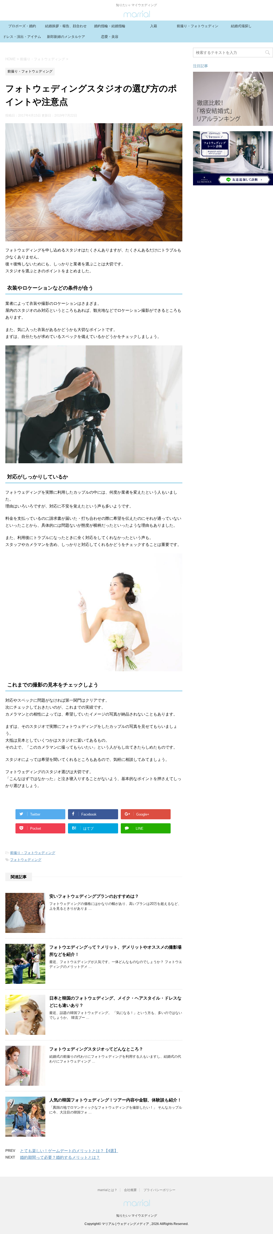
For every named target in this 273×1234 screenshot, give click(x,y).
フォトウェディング (25, 860)
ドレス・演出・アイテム (22, 37)
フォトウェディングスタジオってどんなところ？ (96, 1049)
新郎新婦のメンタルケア (66, 37)
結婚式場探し (241, 26)
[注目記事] (233, 123)
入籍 (153, 26)
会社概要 (130, 1190)
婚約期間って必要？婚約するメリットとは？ (60, 1157)
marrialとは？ (107, 1190)
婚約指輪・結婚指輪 (109, 26)
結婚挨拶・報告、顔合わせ (66, 26)
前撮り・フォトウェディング (197, 27)
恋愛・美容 (109, 37)
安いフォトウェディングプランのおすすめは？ (94, 896)
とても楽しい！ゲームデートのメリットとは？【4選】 (69, 1150)
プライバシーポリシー (159, 1190)
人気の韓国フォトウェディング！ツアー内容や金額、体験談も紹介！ (115, 1100)
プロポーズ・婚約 (22, 26)
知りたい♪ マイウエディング (136, 1215)
